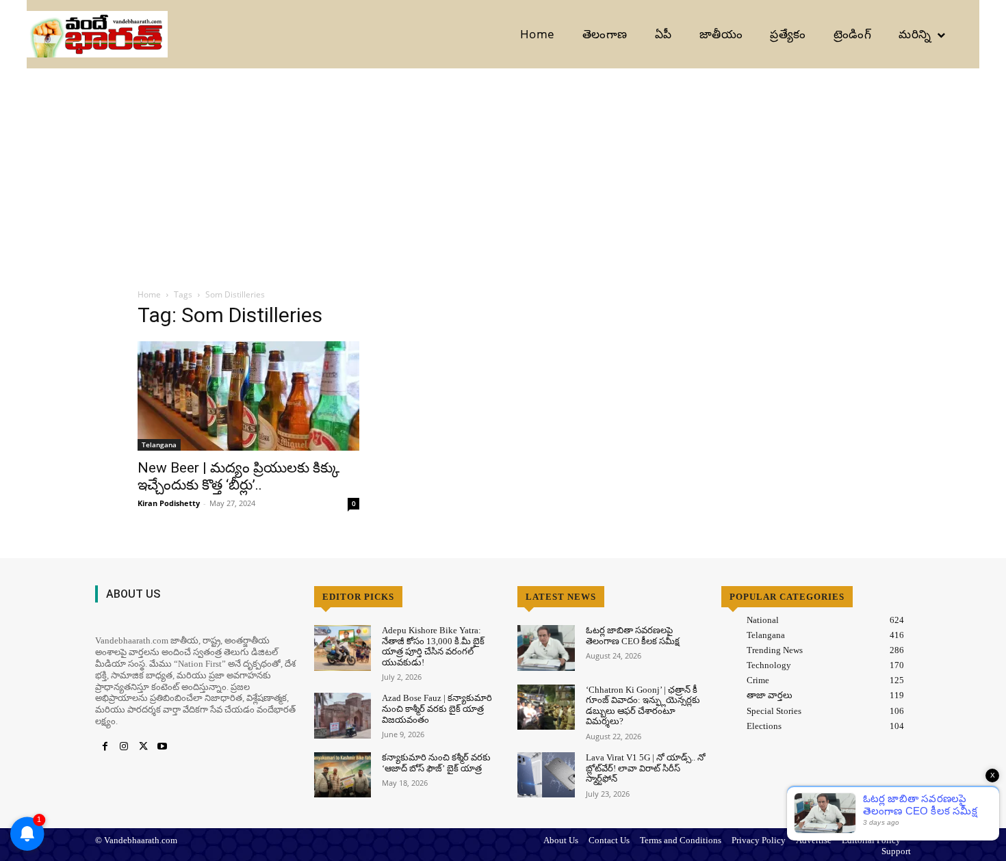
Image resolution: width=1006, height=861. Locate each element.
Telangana (159, 444)
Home (149, 294)
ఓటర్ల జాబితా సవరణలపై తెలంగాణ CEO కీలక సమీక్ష (633, 635)
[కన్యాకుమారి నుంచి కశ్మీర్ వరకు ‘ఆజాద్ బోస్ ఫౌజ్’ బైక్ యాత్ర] (342, 775)
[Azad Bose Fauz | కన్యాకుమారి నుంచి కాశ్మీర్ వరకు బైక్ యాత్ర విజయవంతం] (342, 716)
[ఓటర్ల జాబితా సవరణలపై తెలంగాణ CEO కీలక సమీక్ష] (545, 648)
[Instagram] (123, 746)
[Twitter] (143, 746)
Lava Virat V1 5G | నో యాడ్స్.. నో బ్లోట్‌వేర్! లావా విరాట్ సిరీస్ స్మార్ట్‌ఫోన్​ (646, 768)
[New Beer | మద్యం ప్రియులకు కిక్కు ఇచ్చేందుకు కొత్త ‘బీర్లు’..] (248, 396)
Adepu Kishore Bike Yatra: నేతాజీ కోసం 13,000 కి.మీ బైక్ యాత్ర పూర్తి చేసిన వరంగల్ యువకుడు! (433, 646)
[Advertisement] (503, 171)
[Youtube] (162, 746)
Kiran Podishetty (169, 503)
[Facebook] (104, 746)
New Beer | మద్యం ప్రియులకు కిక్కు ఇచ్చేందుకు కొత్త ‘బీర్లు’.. (238, 476)
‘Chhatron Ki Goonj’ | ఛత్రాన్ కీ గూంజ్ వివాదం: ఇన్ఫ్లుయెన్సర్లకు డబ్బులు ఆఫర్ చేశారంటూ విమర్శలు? (643, 706)
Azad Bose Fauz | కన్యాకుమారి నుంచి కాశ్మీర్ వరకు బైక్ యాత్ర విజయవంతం (437, 708)
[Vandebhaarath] (97, 34)
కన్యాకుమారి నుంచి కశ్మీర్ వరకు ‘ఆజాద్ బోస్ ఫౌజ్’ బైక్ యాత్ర (436, 762)
